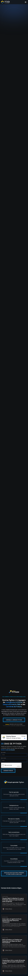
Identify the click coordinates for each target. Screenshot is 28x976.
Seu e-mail (3, 758)
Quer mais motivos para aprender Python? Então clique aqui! (14, 873)
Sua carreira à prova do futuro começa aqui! (14, 696)
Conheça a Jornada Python (14, 720)
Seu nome (3, 752)
